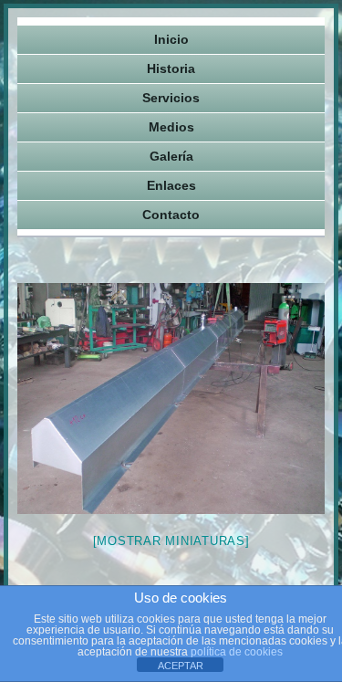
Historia (171, 68)
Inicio (171, 39)
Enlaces (171, 185)
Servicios (171, 97)
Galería (171, 156)
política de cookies (237, 651)
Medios (171, 127)
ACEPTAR (180, 665)
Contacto (171, 214)
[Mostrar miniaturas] (171, 541)
